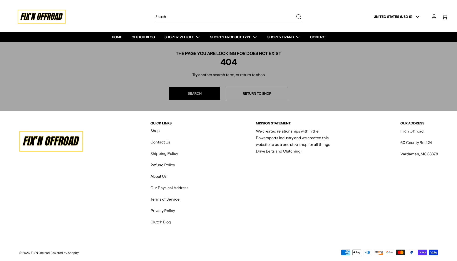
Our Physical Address (169, 187)
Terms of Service (164, 199)
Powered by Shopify (64, 253)
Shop (155, 130)
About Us (158, 176)
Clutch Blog (160, 222)
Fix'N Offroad (40, 253)
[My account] (432, 16)
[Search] (296, 16)
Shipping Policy (164, 153)
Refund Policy (162, 165)
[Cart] (442, 16)
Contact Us (160, 142)
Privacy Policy (162, 210)
